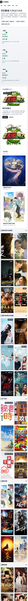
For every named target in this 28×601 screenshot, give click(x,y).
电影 (5, 5)
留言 (16, 5)
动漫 (13, 5)
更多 (26, 230)
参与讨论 (11, 117)
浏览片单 (5, 117)
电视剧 (9, 5)
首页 (1, 5)
